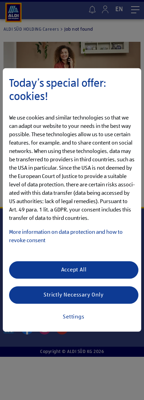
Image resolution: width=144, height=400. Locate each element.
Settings (73, 317)
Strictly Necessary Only (73, 295)
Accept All (74, 270)
